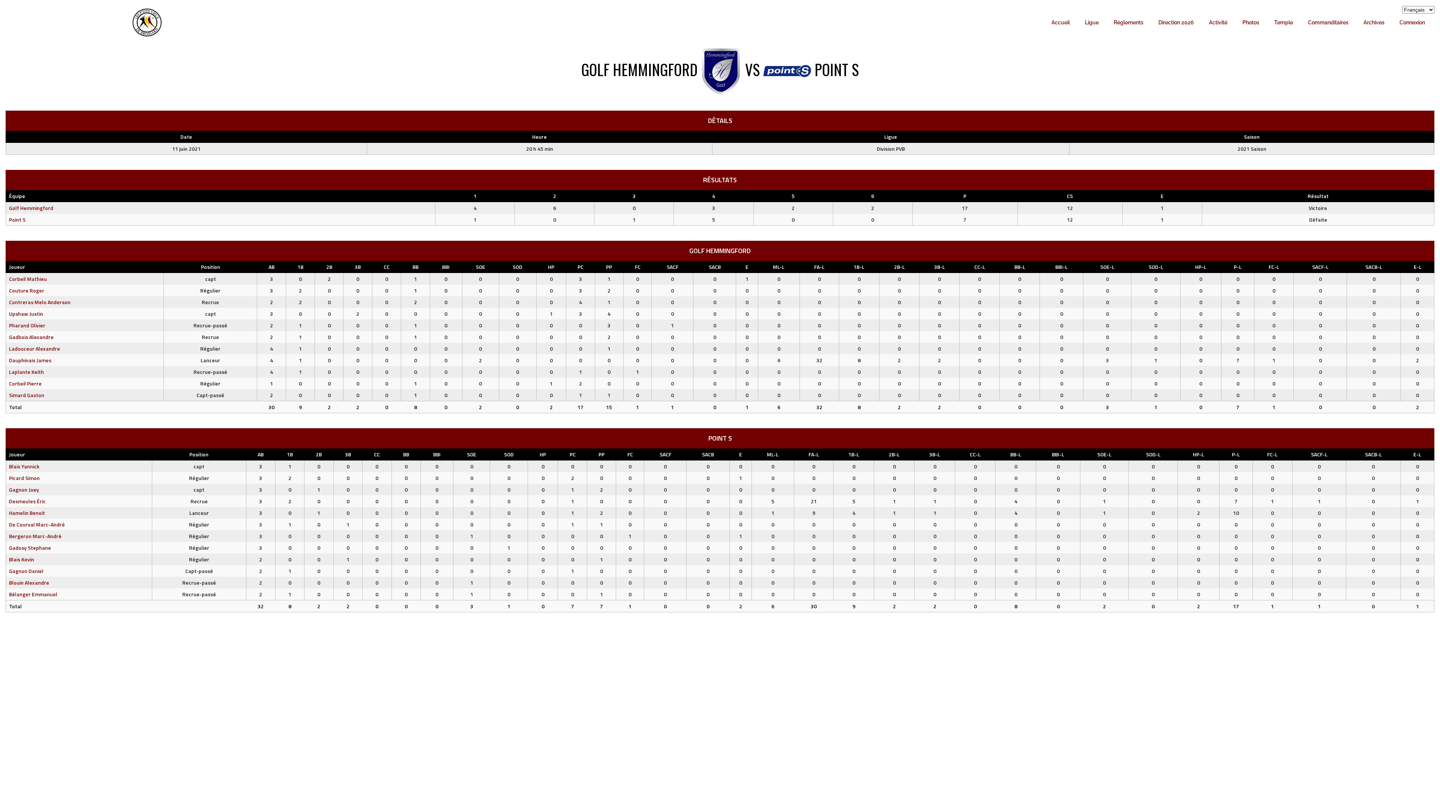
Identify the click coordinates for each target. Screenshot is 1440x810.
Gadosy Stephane (30, 548)
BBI (446, 267)
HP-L (1200, 267)
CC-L (979, 267)
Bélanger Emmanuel (33, 594)
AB (271, 267)
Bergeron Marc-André (35, 536)
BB (415, 267)
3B (358, 267)
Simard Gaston (26, 395)
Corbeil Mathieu (28, 279)
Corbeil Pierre (25, 383)
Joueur (17, 267)
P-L (1238, 267)
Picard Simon (24, 478)
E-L (1418, 267)
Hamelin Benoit (27, 513)
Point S (17, 220)
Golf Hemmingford (31, 208)
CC (387, 267)
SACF (672, 267)
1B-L (859, 267)
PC (581, 267)
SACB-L (1373, 267)
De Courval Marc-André (37, 524)
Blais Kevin (21, 559)
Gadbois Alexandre (31, 337)
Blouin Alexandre (29, 582)
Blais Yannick (24, 466)
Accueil (1061, 23)
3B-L (939, 267)
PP (609, 267)
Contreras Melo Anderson (39, 302)
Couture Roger (26, 290)
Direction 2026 (1176, 23)
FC (637, 267)
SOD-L (1156, 267)
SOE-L (1107, 267)
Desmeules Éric (27, 501)
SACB (715, 267)
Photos (1250, 23)
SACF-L (1320, 267)
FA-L (819, 267)
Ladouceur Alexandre (34, 348)
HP (551, 267)
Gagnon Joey (24, 490)
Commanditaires (1328, 23)
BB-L (1019, 267)
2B (329, 267)
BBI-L (1061, 267)
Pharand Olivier (27, 325)
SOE (480, 267)
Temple (1283, 23)
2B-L (899, 267)
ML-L (778, 267)
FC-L (1274, 267)
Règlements (1128, 23)
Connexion (1412, 23)
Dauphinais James (30, 360)
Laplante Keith (26, 372)
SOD (517, 267)
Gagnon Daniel (26, 571)
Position (210, 267)
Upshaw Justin (26, 314)
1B (300, 267)
